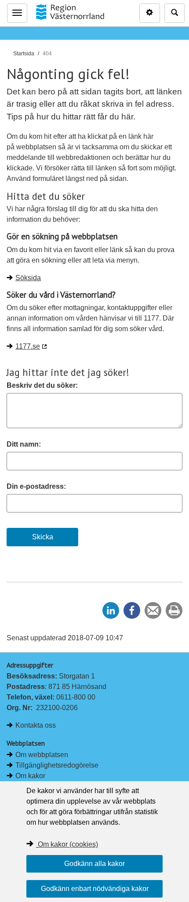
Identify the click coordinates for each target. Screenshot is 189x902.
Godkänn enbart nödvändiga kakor (95, 888)
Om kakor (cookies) (68, 844)
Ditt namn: (24, 444)
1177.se (27, 346)
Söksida (28, 277)
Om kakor (30, 775)
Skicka (42, 537)
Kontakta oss (35, 725)
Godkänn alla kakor (94, 863)
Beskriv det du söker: (42, 385)
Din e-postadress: (36, 486)
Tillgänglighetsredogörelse (56, 765)
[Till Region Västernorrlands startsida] (70, 12)
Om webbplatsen (41, 754)
